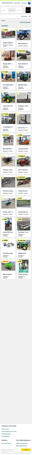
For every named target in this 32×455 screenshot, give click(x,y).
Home (3, 20)
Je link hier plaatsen (25, 22)
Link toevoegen (6, 443)
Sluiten (26, 449)
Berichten (17, 3)
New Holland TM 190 (25, 43)
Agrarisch (4, 26)
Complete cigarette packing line (13, 253)
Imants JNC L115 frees (10, 212)
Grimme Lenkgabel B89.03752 (13, 191)
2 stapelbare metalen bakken (12, 127)
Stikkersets (22, 253)
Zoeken (28, 10)
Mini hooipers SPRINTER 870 (12, 274)
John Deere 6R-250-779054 (12, 106)
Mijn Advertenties (21, 446)
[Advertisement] (16, 352)
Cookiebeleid (5, 436)
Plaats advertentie (21, 443)
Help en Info (5, 429)
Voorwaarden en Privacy (8, 431)
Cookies (29, 453)
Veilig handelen (6, 434)
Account (24, 3)
